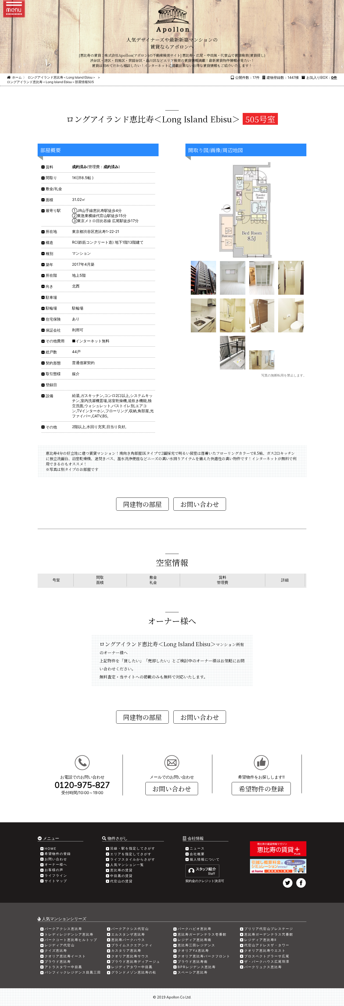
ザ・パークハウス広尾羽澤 (266, 961)
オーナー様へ (56, 864)
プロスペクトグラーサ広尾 (266, 956)
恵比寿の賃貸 (121, 870)
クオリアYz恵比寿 (193, 950)
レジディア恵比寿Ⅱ (260, 940)
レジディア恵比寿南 (195, 940)
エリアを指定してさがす (131, 854)
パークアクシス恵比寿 (63, 929)
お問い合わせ (171, 788)
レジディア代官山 (60, 945)
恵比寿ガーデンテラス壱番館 (202, 934)
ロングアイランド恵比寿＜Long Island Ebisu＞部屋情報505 (50, 82)
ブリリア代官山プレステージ (268, 929)
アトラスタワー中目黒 (63, 967)
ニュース (197, 848)
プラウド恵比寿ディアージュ (135, 961)
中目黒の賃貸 (121, 876)
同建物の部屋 (142, 504)
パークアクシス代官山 (130, 929)
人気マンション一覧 (127, 865)
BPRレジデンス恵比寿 (197, 967)
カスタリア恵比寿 (126, 950)
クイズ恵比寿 (56, 950)
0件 (334, 77)
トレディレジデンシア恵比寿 (69, 934)
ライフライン (56, 875)
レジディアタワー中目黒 (132, 967)
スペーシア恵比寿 (193, 972)
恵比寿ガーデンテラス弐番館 (268, 934)
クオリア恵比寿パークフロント (204, 956)
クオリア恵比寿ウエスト (265, 950)
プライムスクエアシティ (132, 945)
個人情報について (205, 859)
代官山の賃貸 (121, 881)
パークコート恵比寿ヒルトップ (71, 940)
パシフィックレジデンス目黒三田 (73, 972)
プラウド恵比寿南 (193, 961)
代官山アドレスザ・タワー (266, 945)
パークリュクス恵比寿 (263, 967)
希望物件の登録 (261, 788)
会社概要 (197, 854)
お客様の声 (54, 870)
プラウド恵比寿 (58, 961)
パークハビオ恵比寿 (195, 929)
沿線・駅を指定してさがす (132, 848)
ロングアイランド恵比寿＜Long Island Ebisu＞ (62, 77)
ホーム (17, 77)
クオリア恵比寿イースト (65, 956)
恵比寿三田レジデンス (196, 945)
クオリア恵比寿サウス (130, 956)
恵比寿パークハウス (128, 940)
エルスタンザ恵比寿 (128, 934)
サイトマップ (56, 881)
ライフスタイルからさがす (132, 859)
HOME (50, 849)
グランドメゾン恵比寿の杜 (133, 972)
